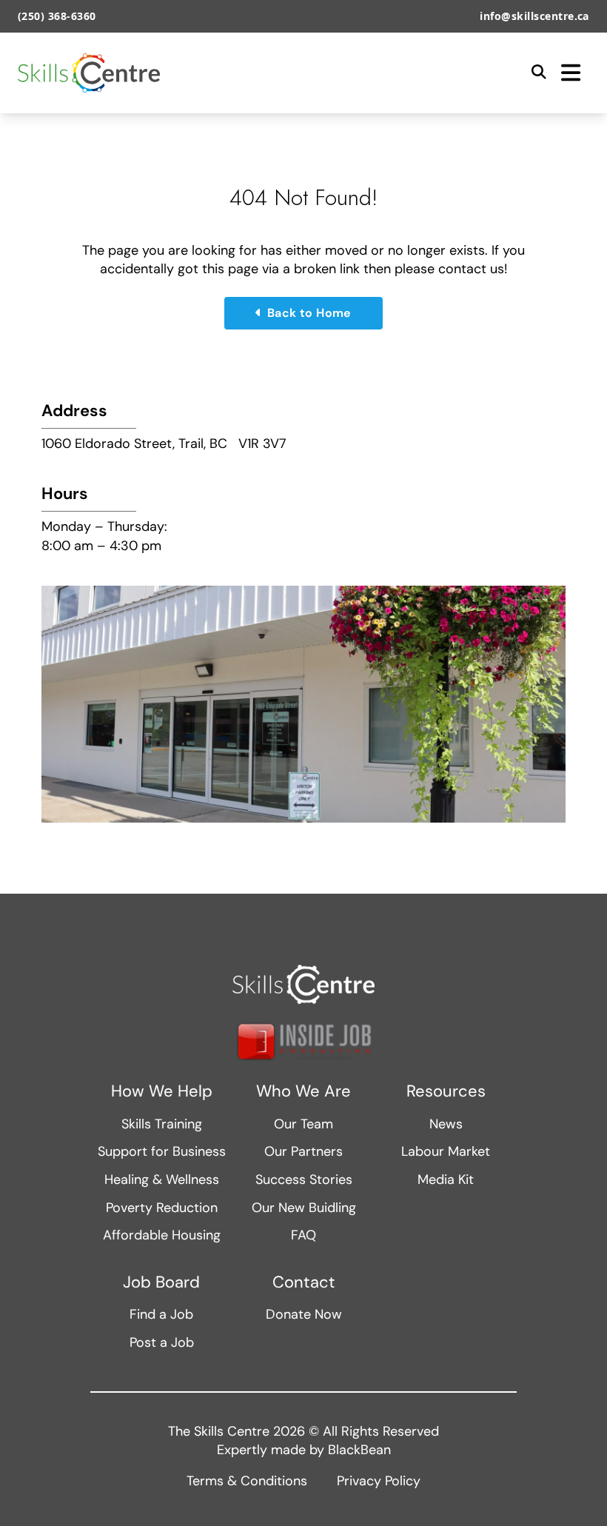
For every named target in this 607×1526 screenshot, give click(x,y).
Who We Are (303, 1091)
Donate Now (304, 1314)
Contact (303, 1282)
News (446, 1124)
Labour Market (445, 1151)
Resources (446, 1091)
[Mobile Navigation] (570, 73)
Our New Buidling (304, 1207)
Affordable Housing (162, 1235)
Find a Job (161, 1314)
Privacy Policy (378, 1481)
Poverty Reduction (162, 1207)
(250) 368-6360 (57, 16)
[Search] (538, 72)
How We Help (161, 1091)
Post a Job (162, 1342)
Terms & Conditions (247, 1481)
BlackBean (359, 1450)
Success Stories (303, 1179)
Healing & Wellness (161, 1179)
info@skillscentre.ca (534, 16)
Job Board (161, 1282)
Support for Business (162, 1151)
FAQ (303, 1235)
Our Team (303, 1124)
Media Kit (445, 1179)
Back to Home (309, 313)
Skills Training (161, 1124)
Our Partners (303, 1151)
